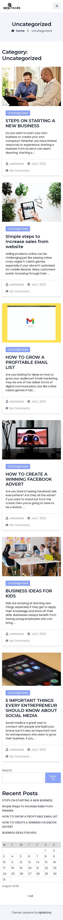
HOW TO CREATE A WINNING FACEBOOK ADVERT (29, 479)
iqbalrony (45, 913)
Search (7, 770)
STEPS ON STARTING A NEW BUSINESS (30, 123)
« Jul (30, 896)
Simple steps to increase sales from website (27, 241)
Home (20, 31)
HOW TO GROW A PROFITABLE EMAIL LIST (27, 362)
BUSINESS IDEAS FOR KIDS (29, 593)
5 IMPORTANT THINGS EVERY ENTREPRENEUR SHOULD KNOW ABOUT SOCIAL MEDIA (31, 708)
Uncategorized (18, 113)
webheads (17, 164)
